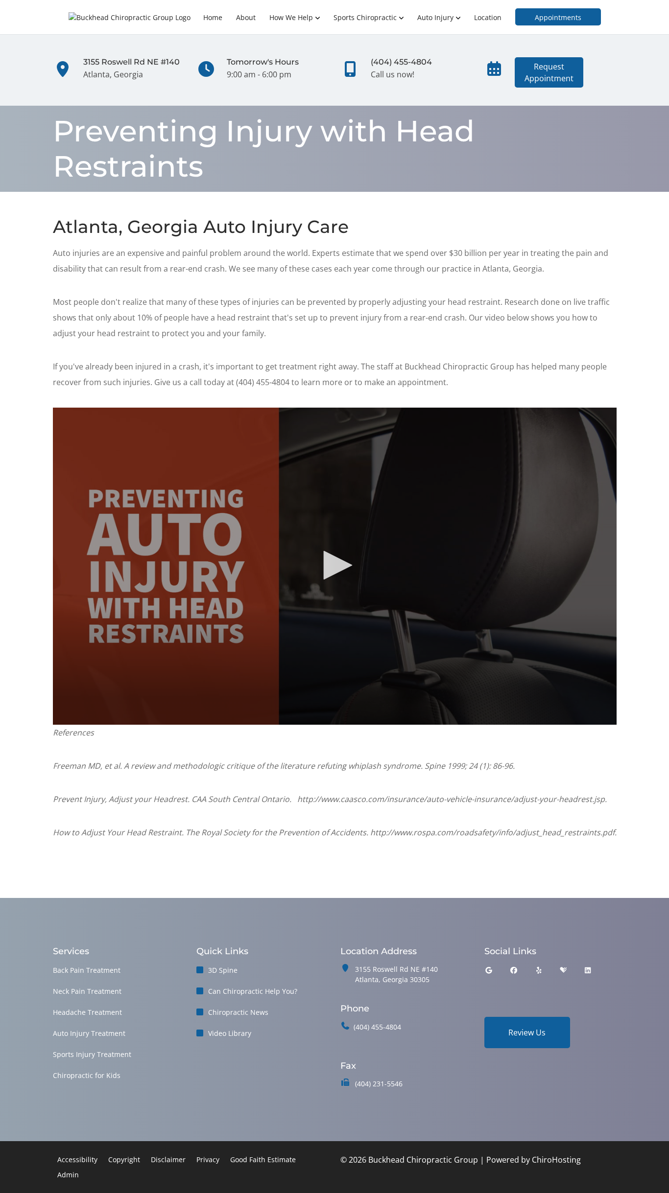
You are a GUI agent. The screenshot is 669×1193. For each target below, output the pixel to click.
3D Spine (223, 970)
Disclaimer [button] (168, 1159)
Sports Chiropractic (365, 17)
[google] (488, 970)
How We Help (291, 17)
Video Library (229, 1033)
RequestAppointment (549, 72)
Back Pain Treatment (86, 970)
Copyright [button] (124, 1159)
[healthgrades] (563, 970)
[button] (334, 565)
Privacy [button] (207, 1159)
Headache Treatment (87, 1012)
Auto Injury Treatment (89, 1033)
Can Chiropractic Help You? (252, 991)
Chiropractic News (238, 1012)
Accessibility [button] (77, 1159)
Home (212, 17)
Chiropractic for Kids (86, 1075)
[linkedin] (587, 970)
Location (488, 17)
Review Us (527, 1032)
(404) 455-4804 (377, 1027)
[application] (335, 566)
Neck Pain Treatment (87, 991)
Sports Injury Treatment (92, 1054)
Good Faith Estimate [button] (263, 1159)
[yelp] (539, 970)
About (246, 17)
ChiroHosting (556, 1159)
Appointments (558, 17)
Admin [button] (68, 1174)
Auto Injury (435, 17)
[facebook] (513, 970)
